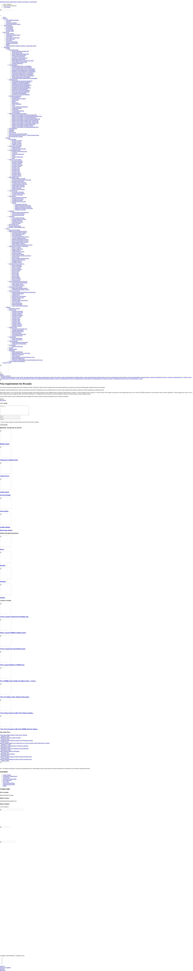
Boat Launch (15, 102)
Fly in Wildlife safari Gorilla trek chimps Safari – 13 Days (18, 681)
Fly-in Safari (9, 40)
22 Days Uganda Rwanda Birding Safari (12, 649)
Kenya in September (17, 269)
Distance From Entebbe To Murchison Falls (22, 125)
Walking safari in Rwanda (18, 185)
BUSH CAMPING (16, 104)
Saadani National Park (17, 346)
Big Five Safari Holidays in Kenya (20, 240)
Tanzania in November (17, 312)
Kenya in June (15, 273)
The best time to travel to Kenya (16, 263)
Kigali (13, 155)
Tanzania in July (16, 318)
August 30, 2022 (5, 752)
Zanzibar (11, 347)
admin (1, 374)
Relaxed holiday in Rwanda (18, 178)
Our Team (8, 21)
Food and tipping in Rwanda (19, 219)
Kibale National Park (17, 52)
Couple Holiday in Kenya (18, 285)
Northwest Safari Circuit (18, 297)
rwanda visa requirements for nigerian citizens (138, 377)
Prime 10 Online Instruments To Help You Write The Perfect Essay (16, 756)
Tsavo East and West (17, 303)
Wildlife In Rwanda (16, 144)
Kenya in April (15, 276)
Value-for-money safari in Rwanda (20, 212)
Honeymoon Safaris (6, 530)
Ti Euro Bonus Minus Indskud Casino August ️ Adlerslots (13, 735)
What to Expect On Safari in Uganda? (18, 133)
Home (4, 17)
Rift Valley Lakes (16, 299)
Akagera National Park (17, 157)
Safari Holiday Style (14, 177)
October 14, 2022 (5, 739)
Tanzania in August (16, 316)
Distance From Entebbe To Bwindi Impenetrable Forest (25, 127)
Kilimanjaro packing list (17, 354)
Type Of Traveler (13, 190)
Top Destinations (13, 128)
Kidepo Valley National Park (19, 55)
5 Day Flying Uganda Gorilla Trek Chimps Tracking (17, 713)
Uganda (8, 48)
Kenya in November (17, 266)
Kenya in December (17, 265)
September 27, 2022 (5, 744)
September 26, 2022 (5, 747)
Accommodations (13, 64)
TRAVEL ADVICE (5, 376)
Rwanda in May (16, 170)
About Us (5, 18)
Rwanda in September (17, 165)
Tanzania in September (17, 315)
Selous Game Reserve (17, 339)
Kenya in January (16, 280)
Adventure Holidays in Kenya (19, 232)
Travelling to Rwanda (17, 200)
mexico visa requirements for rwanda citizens (30, 377)
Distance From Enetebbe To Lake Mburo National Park (25, 123)
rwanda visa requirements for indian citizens (94, 377)
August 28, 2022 (5, 755)
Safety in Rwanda (16, 223)
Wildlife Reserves (13, 79)
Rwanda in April (16, 171)
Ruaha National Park (17, 338)
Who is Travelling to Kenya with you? (18, 281)
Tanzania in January (17, 326)
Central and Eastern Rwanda (19, 148)
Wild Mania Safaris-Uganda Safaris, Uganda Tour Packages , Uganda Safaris (18, 1)
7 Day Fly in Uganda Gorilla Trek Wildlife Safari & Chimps (19, 729)
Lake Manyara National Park (19, 334)
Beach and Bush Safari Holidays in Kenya (22, 245)
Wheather (11, 131)
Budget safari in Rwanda (18, 215)
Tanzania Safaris (10, 31)
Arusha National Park (17, 335)
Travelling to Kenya (17, 262)
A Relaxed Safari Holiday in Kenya (20, 236)
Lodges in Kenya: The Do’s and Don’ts (21, 255)
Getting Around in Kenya (18, 251)
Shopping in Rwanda (17, 220)
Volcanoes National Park (18, 154)
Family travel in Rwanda (18, 192)
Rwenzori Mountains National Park (20, 51)
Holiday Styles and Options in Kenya (18, 231)
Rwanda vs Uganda (16, 143)
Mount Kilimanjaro (16, 333)
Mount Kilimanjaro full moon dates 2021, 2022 (23, 357)
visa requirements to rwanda (135, 378)
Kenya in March (16, 277)
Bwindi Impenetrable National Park (20, 54)
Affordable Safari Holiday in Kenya (20, 289)
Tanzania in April (16, 322)
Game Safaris (4, 511)
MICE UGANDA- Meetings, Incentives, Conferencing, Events (21, 45)
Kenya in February (16, 278)
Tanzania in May (16, 320)
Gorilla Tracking (16, 112)
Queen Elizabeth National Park (19, 62)
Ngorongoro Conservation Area (19, 328)
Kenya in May (15, 274)
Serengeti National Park (17, 331)
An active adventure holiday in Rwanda (21, 180)
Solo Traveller (12, 132)
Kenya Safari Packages (14, 230)
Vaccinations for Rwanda (21, 204)
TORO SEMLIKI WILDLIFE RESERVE (22, 81)
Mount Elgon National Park (18, 59)
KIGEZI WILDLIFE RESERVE (20, 89)
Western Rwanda (16, 147)
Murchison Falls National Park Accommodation (23, 70)
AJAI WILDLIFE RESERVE (19, 93)
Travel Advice (12, 196)
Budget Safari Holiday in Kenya (19, 288)
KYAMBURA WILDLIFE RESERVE (21, 87)
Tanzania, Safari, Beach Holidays (17, 361)
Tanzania (8, 307)
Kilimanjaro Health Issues (18, 358)
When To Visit (12, 310)
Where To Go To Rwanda (15, 146)
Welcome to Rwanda (17, 140)
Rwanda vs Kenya (16, 142)
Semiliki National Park (17, 63)
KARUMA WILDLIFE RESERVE (20, 92)
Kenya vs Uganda (16, 247)
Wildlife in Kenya (16, 250)
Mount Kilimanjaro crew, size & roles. (21, 353)
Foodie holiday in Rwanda (18, 186)
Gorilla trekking (5, 527)
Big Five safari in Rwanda (18, 189)
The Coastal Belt (16, 301)
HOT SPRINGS (16, 97)
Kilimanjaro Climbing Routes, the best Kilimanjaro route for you (27, 360)
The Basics (11, 216)
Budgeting (11, 211)
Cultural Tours (4, 476)
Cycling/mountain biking (18, 110)
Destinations (7, 47)
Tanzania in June (16, 319)
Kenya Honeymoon (16, 235)
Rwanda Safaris (10, 29)
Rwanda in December (17, 161)
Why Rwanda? (12, 139)
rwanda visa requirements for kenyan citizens (116, 377)
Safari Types (6, 32)
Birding (8, 44)
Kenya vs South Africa (17, 249)
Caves (13, 105)
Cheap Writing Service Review (7, 754)
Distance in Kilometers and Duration (17, 113)
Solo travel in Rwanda (17, 194)
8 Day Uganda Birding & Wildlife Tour (12, 665)
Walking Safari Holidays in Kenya (20, 239)
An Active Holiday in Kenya (19, 238)
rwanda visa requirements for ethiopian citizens (72, 377)
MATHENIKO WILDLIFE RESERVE (21, 85)
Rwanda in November (17, 162)
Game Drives (15, 109)
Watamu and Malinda (17, 304)
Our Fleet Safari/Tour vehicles (13, 24)
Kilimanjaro (12, 350)
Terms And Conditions (11, 22)
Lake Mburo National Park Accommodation (22, 74)
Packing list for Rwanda (18, 198)
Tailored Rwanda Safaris (12, 43)
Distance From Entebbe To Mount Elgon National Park (25, 121)
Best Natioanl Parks (13, 50)
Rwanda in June (16, 169)
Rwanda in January (16, 174)
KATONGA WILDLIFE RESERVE (21, 94)
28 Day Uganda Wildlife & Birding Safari (13, 632)
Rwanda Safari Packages (15, 226)
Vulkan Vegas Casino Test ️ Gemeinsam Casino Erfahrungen (14, 748)
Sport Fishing (15, 100)
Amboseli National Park (18, 293)
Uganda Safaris (9, 27)
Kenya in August (16, 270)
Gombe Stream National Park (19, 343)
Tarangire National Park (17, 330)
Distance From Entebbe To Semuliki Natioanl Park (24, 117)
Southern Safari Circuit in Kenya (20, 300)
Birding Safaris (4, 444)
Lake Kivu (14, 152)
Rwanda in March (16, 173)
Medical (14, 203)
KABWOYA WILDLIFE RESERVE (21, 82)
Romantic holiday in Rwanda (19, 182)
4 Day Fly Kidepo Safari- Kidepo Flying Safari (15, 697)
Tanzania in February (17, 324)
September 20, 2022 (5, 750)
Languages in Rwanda (17, 221)
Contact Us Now (7, 362)
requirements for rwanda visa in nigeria (51, 377)
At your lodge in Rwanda (18, 217)
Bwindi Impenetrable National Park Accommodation (24, 78)
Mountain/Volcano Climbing (19, 98)
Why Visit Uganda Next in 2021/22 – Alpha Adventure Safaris (24, 135)
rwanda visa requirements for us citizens (25, 378)
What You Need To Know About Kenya (18, 246)
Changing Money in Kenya (18, 259)
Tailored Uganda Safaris (12, 41)
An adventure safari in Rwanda (19, 184)
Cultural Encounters (17, 108)
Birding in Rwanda (16, 188)
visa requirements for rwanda (66, 378)
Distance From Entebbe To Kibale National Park (23, 124)
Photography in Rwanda (18, 181)
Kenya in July (15, 272)
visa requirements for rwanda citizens (82, 378)
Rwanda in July (16, 167)
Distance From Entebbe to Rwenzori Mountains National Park (27, 116)
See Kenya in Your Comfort (15, 286)
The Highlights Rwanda (15, 150)
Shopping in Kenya (16, 253)
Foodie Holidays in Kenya (18, 243)
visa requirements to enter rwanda (121, 378)
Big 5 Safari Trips (10, 39)
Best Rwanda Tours (13, 224)
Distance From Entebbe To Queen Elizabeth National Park (26, 119)
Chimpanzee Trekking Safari (9, 460)
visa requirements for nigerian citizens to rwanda (47, 378)
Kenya (7, 228)
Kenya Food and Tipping (18, 254)
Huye (13, 158)
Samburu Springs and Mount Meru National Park (24, 292)
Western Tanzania (13, 341)
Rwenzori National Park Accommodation (22, 67)
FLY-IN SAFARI (5, 495)
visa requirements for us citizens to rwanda (102, 378)
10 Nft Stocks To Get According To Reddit (10, 737)
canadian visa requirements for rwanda (10, 377)
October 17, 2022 (5, 736)
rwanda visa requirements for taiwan (158, 377)
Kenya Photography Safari (18, 234)
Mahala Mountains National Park (20, 342)
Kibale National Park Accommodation (21, 77)
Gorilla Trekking (10, 33)
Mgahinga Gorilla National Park (19, 58)
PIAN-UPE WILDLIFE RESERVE (20, 86)
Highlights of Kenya (17, 261)
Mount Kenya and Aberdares (19, 296)
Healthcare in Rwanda (20, 209)
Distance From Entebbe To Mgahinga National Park (24, 115)
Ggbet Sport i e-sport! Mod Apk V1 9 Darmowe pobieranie (14, 745)
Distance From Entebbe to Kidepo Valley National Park (25, 120)
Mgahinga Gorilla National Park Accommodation (24, 71)
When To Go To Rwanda (15, 159)
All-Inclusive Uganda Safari (12, 37)
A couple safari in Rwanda (18, 193)
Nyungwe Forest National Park (19, 151)
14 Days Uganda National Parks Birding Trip (14, 616)
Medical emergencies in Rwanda (23, 205)
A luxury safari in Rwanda (18, 213)
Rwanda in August (16, 166)
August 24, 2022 (5, 758)
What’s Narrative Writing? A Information (9, 751)
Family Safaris (4, 492)
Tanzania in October (17, 314)
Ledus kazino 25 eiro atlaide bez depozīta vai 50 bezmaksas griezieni (16, 740)
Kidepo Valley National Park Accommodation (23, 75)
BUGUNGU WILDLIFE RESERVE (21, 90)
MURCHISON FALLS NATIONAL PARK (22, 60)
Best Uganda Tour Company (16, 136)
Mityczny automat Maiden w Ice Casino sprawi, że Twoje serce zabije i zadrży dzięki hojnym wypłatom (25, 743)
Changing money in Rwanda (19, 201)
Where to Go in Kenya (14, 291)
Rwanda (8, 138)
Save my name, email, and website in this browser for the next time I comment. (20, 422)
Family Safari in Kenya (17, 284)
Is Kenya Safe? (15, 257)
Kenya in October (16, 268)
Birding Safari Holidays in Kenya (20, 242)
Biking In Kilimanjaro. (17, 351)
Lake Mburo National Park (18, 56)
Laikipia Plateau (16, 295)
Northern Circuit (13, 327)
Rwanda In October (16, 163)
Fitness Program (16, 356)
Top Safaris (11, 129)
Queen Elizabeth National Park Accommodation (23, 69)
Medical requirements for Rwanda (23, 207)
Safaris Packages (8, 25)
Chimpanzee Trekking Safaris (13, 35)
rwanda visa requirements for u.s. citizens (177, 377)
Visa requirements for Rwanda (19, 197)
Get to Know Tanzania (14, 308)
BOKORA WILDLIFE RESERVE (20, 83)
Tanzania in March (16, 323)
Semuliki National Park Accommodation (21, 66)
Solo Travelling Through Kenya (19, 282)
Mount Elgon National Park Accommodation (22, 73)
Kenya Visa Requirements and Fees (20, 258)
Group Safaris (9, 36)
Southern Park (12, 337)
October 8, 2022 (5, 741)
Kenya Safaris (9, 28)
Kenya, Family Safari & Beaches (20, 305)
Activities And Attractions (15, 96)
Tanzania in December (17, 311)
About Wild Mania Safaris (12, 20)
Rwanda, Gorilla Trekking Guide (17, 227)
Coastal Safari (12, 345)
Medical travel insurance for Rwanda (24, 208)
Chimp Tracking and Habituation (20, 106)
